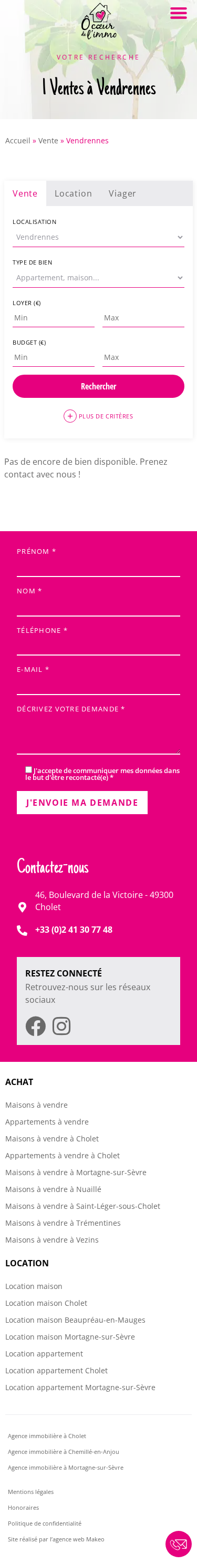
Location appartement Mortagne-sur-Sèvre (80, 1387)
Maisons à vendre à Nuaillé (53, 1189)
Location (73, 193)
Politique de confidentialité (44, 1523)
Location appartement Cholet (56, 1370)
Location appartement (44, 1354)
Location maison (34, 1286)
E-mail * (33, 670)
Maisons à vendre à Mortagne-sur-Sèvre (76, 1172)
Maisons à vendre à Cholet (52, 1139)
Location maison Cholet (46, 1303)
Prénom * (36, 552)
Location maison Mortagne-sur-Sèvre (70, 1337)
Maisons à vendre (36, 1105)
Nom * (29, 591)
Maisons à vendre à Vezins (52, 1240)
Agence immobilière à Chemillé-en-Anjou (64, 1451)
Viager (123, 193)
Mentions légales (31, 1492)
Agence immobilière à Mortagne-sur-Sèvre (65, 1467)
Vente (48, 140)
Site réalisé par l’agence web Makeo (56, 1539)
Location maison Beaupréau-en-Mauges (75, 1320)
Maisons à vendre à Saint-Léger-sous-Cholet (82, 1206)
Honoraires (23, 1507)
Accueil (17, 140)
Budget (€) (29, 342)
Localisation (35, 222)
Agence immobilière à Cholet (47, 1436)
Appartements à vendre (47, 1122)
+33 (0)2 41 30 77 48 (73, 929)
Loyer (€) (27, 303)
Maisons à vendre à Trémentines (63, 1223)
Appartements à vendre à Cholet (62, 1155)
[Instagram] (61, 1026)
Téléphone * (42, 631)
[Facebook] (35, 1026)
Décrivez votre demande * (71, 710)
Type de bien (33, 262)
